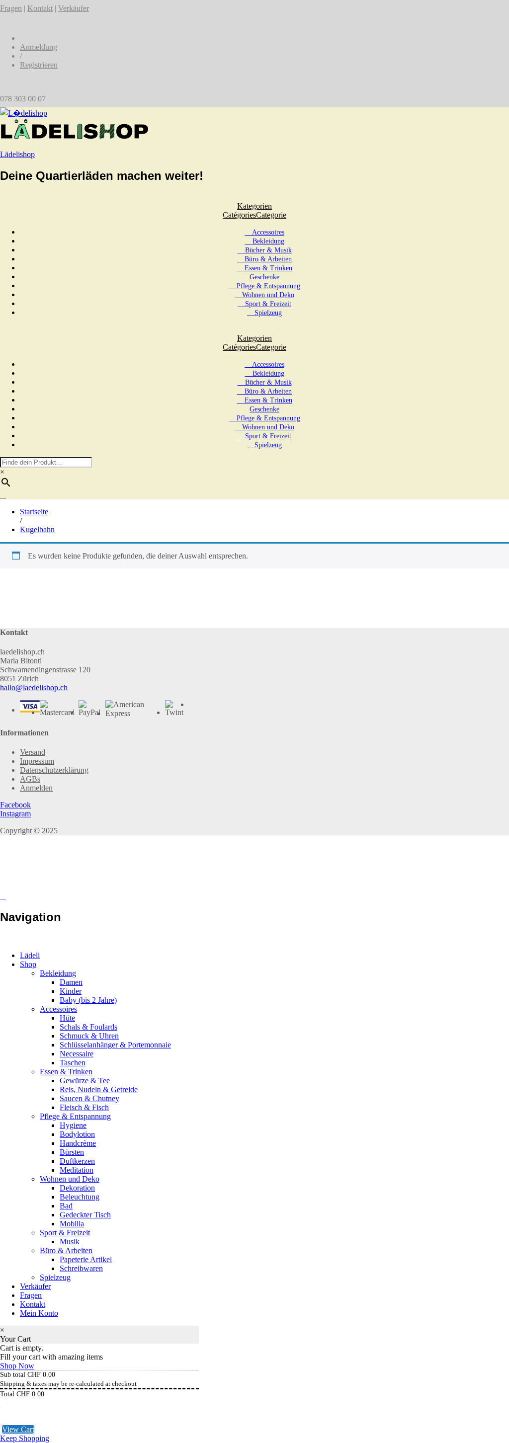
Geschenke (264, 277)
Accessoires (267, 232)
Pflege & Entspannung (267, 286)
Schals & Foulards (88, 1027)
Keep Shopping (24, 1438)
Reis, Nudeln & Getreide (99, 1089)
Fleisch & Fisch (84, 1107)
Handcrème (78, 1143)
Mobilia (72, 1223)
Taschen (72, 1062)
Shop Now (17, 1366)
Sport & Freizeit (267, 304)
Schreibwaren (81, 1268)
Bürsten (72, 1152)
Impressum (37, 761)
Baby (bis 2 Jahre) (88, 1000)
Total (7, 1394)
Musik (70, 1241)
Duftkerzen (77, 1161)
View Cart (18, 1429)
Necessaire (76, 1053)
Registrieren (39, 65)
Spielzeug (267, 313)
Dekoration (77, 1188)
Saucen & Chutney (89, 1098)
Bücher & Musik (267, 250)
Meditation (76, 1170)
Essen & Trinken (267, 268)
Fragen (11, 8)
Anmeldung (38, 47)
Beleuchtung (79, 1197)
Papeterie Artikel (86, 1259)
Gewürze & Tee (85, 1080)
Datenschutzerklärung (54, 770)
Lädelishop (17, 154)
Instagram (15, 813)
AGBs (30, 779)
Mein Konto (39, 1313)
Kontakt (40, 8)
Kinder (71, 991)
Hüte (67, 1018)
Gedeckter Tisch (85, 1214)
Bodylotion (77, 1134)
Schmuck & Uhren (89, 1036)
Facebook (15, 805)
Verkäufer (73, 8)
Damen (71, 982)
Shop (28, 964)
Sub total (12, 1374)
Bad (66, 1206)
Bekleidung (267, 241)
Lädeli (30, 955)
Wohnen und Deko (267, 295)
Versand (32, 752)
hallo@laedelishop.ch (34, 687)
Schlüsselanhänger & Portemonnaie (115, 1045)
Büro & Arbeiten (267, 259)
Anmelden (36, 788)
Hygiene (73, 1125)
